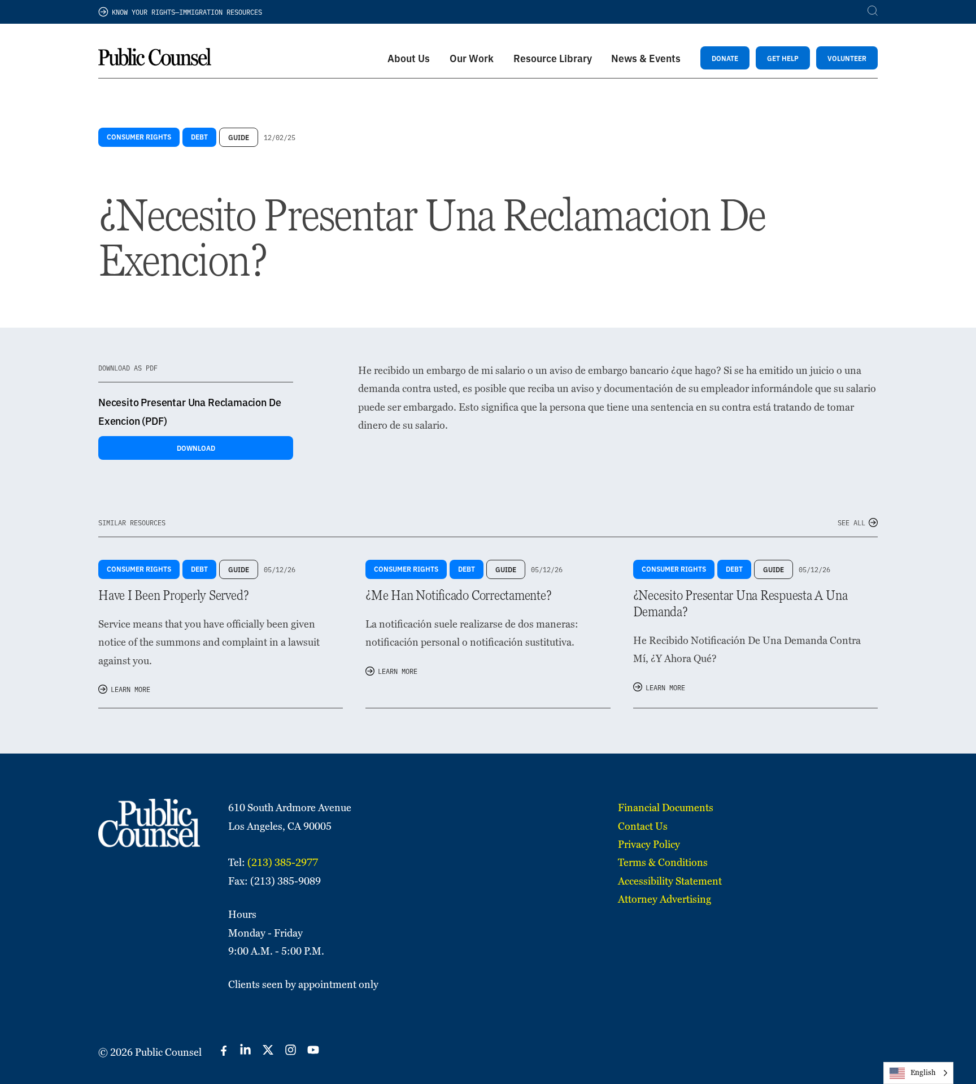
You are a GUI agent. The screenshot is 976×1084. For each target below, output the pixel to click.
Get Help (783, 58)
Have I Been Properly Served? (173, 595)
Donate (725, 58)
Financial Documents (665, 807)
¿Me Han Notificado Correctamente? (458, 595)
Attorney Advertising (664, 899)
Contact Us (643, 826)
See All (851, 522)
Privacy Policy (649, 844)
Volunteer (846, 58)
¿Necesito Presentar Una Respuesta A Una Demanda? (740, 603)
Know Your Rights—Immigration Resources (187, 11)
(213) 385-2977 (282, 862)
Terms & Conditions (663, 862)
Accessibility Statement (670, 880)
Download (196, 447)
